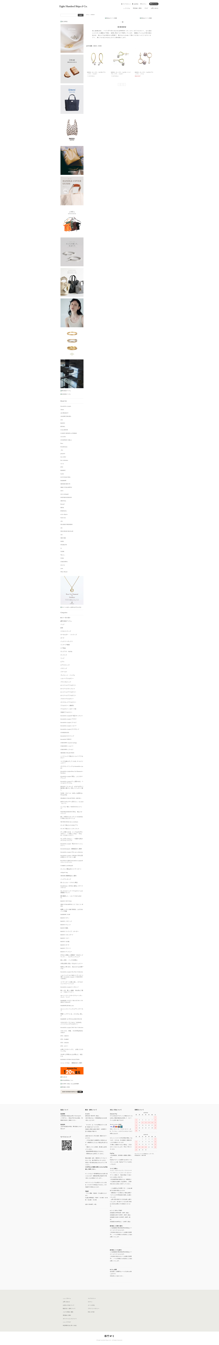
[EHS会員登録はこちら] (66, 1080)
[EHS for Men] (71, 1091)
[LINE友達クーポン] (65, 394)
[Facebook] (63, 1077)
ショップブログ (67, 1322)
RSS (89, 1312)
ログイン (144, 4)
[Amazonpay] (71, 1070)
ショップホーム (67, 1298)
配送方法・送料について (69, 1308)
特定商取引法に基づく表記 (70, 1325)
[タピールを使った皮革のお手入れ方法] (70, 607)
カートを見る (91, 1305)
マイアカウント (127, 4)
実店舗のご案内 (137, 8)
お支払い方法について (68, 1305)
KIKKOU (93, 14)
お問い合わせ (154, 8)
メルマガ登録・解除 (68, 1312)
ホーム (87, 14)
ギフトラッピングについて (70, 1318)
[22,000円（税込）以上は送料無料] (69, 1083)
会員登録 (136, 4)
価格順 (95, 46)
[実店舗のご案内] (65, 1087)
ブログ (146, 8)
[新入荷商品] (64, 21)
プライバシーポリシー (93, 1308)
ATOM (92, 1312)
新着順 (100, 46)
